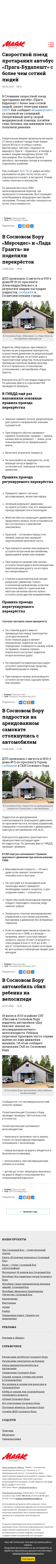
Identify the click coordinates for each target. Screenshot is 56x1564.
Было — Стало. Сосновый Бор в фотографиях (19, 1266)
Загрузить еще (30, 1212)
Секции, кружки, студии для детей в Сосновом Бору (22, 1378)
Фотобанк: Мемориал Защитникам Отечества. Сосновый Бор (22, 1293)
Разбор (6, 1311)
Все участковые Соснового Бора (21, 1403)
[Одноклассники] (28, 226)
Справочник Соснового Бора (19, 1372)
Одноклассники (11, 1438)
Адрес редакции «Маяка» (13, 1467)
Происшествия (18, 218)
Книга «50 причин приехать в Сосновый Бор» (25, 1259)
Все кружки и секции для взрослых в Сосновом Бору (24, 1386)
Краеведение (10, 1298)
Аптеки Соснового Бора (16, 1398)
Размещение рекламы (12, 1493)
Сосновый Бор (24, 696)
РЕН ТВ (24, 171)
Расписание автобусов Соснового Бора (25, 1356)
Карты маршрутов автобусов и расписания (20, 1367)
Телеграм (7, 1430)
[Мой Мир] (32, 226)
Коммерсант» (43, 110)
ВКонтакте (8, 1434)
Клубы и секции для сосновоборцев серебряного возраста (23, 1393)
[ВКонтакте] (20, 226)
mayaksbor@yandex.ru (28, 1487)
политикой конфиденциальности (28, 1553)
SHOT (6, 110)
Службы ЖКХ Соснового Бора (19, 1411)
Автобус (17, 220)
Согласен (28, 1559)
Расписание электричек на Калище (23, 1360)
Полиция (13, 696)
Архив (6, 1306)
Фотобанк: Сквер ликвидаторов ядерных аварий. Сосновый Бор (26, 1285)
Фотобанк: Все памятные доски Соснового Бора (27, 1278)
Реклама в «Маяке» (13, 1337)
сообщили (26, 292)
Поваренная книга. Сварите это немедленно (20, 1317)
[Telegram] (24, 226)
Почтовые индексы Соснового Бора (23, 1407)
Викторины (9, 1302)
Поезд (25, 220)
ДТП (11, 220)
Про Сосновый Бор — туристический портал (24, 1251)
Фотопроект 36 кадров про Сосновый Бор (26, 1272)
